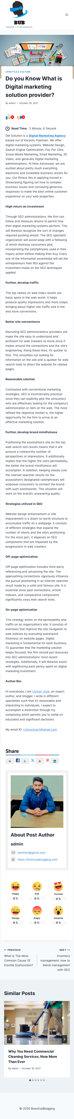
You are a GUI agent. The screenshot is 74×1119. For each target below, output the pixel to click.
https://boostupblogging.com (37, 859)
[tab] (30, 1080)
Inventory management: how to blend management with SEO (55, 960)
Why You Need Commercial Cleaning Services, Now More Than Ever (32, 1056)
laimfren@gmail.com (32, 852)
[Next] (64, 1039)
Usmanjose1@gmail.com (40, 729)
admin (12, 103)
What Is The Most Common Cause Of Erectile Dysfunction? (18, 958)
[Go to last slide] (9, 1039)
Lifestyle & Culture (18, 71)
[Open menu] (67, 14)
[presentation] (37, 1023)
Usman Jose (40, 691)
